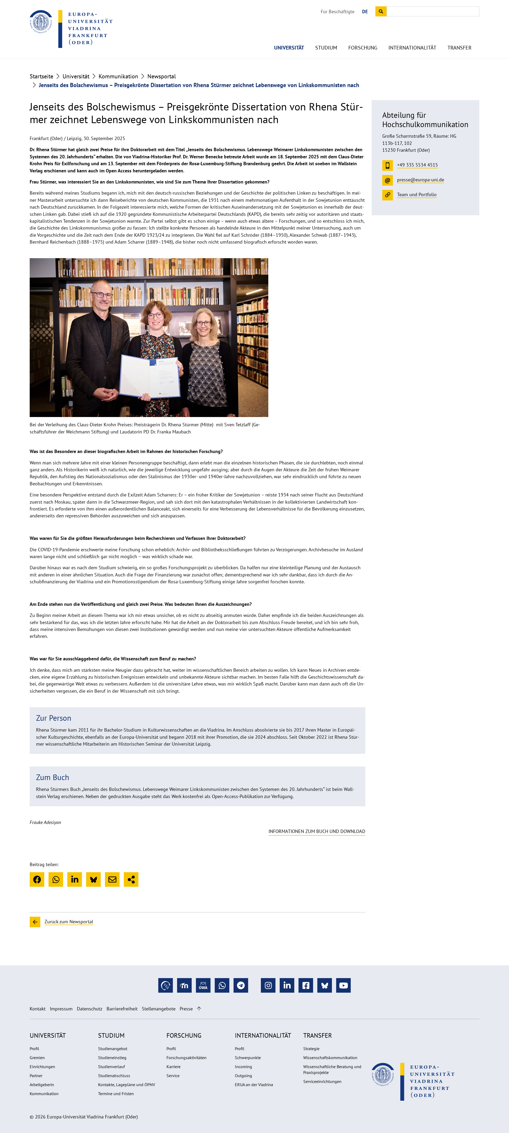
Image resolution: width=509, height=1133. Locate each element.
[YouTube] (343, 985)
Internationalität (412, 47)
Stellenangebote (158, 1009)
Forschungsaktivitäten (186, 1057)
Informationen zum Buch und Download (317, 831)
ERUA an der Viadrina (254, 1084)
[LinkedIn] (74, 879)
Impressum (61, 1009)
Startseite (41, 76)
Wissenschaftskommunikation (330, 1057)
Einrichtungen (42, 1066)
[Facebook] (37, 879)
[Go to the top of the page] (199, 1009)
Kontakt (38, 1009)
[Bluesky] (93, 879)
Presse (186, 1009)
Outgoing (243, 1075)
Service (172, 1075)
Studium (326, 47)
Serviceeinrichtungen (322, 1081)
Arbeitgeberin (42, 1084)
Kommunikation (118, 76)
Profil (34, 1048)
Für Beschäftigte (337, 11)
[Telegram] (241, 985)
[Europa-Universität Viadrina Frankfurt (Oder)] (71, 29)
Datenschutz (89, 1009)
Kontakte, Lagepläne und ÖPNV (126, 1084)
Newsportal (161, 76)
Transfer (459, 47)
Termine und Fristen (116, 1093)
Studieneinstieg (112, 1057)
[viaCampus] (165, 985)
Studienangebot (112, 1048)
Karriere (173, 1066)
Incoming (243, 1066)
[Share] (131, 879)
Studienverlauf (111, 1066)
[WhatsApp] (56, 879)
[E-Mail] (112, 879)
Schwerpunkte (248, 1057)
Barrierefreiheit (122, 1009)
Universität (289, 47)
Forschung (362, 47)
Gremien (37, 1057)
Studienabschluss (114, 1075)
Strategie (311, 1048)
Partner (36, 1075)
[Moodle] (184, 985)
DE (365, 11)
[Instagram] (268, 985)
